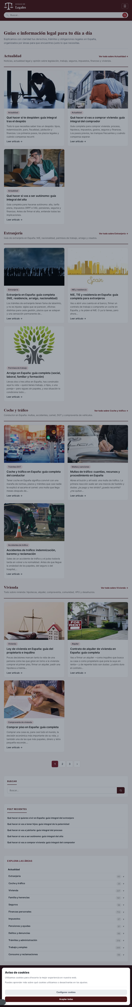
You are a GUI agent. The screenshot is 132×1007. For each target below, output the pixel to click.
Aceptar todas (66, 999)
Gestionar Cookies (3, 1002)
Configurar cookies (66, 992)
